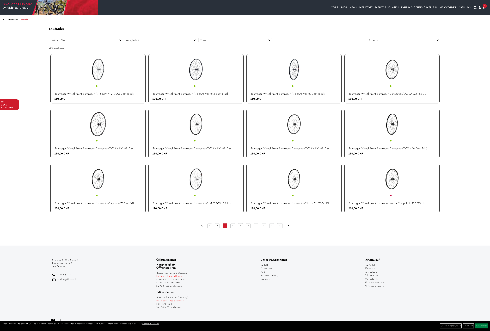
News (353, 8)
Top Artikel (370, 265)
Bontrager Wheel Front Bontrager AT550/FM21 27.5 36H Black (190, 93)
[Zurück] (202, 225)
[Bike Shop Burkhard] (49, 7)
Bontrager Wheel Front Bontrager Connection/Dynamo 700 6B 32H (94, 203)
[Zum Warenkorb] (484, 9)
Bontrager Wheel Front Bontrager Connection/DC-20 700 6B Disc (93, 148)
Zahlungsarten (371, 275)
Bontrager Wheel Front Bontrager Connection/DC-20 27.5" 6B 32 (387, 93)
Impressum (265, 279)
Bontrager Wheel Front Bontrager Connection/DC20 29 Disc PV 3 (387, 148)
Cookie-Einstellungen (451, 326)
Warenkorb (370, 268)
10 (280, 226)
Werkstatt (365, 8)
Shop (344, 8)
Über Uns (464, 8)
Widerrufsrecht (371, 279)
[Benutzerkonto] (480, 7)
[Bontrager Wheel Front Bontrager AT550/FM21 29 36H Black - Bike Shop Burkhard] (294, 69)
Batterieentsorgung (269, 275)
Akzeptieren (481, 326)
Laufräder (25, 19)
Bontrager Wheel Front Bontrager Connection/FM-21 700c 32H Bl (191, 203)
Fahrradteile (12, 19)
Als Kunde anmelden (374, 286)
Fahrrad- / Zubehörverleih (419, 8)
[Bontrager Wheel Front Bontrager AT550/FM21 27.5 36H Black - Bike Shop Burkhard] (196, 69)
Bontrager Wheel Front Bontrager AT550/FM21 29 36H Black (287, 93)
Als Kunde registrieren (375, 282)
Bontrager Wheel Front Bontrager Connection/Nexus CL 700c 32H (290, 203)
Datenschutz (266, 268)
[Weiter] (288, 225)
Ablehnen (468, 326)
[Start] (3, 19)
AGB (262, 272)
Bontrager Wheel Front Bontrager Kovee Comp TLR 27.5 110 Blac (387, 203)
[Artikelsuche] (475, 8)
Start (334, 8)
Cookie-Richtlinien (150, 324)
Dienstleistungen (387, 8)
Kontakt (264, 265)
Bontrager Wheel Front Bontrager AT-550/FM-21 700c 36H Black (94, 93)
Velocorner (448, 8)
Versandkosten (371, 272)
